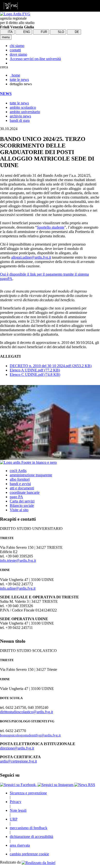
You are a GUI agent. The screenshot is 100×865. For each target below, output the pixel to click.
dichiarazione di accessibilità (31, 836)
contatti (15, 50)
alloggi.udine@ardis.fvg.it (31, 257)
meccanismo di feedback (28, 828)
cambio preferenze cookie (29, 854)
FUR (43, 32)
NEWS (6, 94)
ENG (26, 32)
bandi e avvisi (20, 484)
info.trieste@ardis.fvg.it (18, 560)
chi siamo (17, 46)
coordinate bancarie (25, 492)
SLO (60, 32)
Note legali (18, 810)
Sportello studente (50, 227)
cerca (4, 67)
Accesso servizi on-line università (35, 59)
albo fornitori (20, 479)
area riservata (20, 845)
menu (6, 37)
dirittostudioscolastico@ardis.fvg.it (26, 712)
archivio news (20, 116)
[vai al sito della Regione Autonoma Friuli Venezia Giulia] (11, 6)
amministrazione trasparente (31, 475)
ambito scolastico (23, 107)
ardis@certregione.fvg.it (18, 761)
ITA (10, 32)
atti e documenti (22, 488)
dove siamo (18, 54)
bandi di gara (20, 120)
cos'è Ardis (18, 471)
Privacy (15, 802)
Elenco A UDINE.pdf (35, 370)
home (15, 75)
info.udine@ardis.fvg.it (17, 588)
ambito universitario (25, 112)
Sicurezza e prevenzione (28, 793)
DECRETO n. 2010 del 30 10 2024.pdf (51, 366)
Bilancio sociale (22, 505)
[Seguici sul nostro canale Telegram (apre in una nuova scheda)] (37, 784)
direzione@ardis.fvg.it (17, 748)
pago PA (16, 497)
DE (76, 32)
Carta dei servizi (22, 501)
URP (13, 819)
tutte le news (19, 79)
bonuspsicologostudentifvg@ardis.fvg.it (30, 735)
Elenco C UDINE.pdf (35, 374)
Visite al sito (19, 510)
